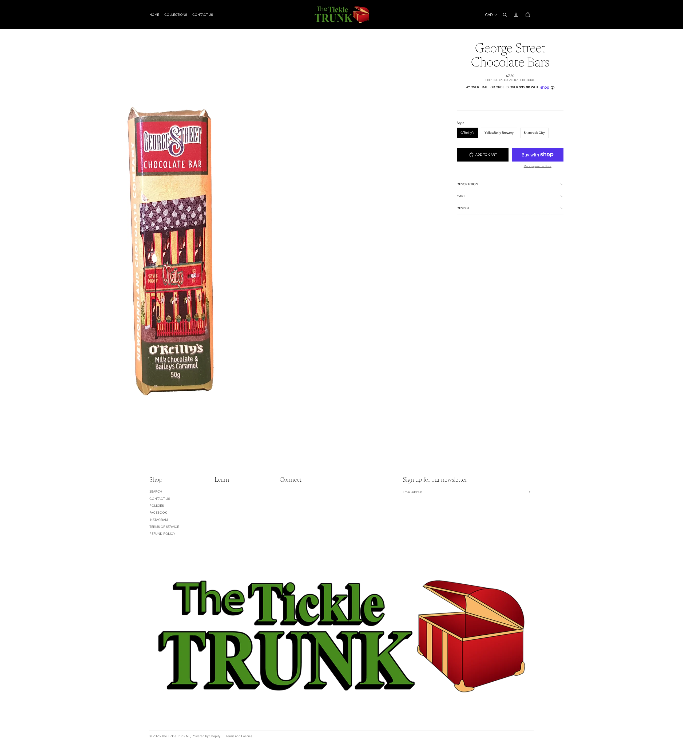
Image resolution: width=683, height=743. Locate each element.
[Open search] (505, 15)
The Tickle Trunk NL (175, 736)
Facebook (158, 512)
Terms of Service (164, 527)
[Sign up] (529, 492)
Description (467, 184)
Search (155, 491)
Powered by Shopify (206, 736)
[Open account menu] (516, 15)
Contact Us (159, 499)
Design (463, 208)
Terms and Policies (239, 736)
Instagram (158, 520)
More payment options (537, 166)
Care (461, 196)
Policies (156, 506)
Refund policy (162, 534)
